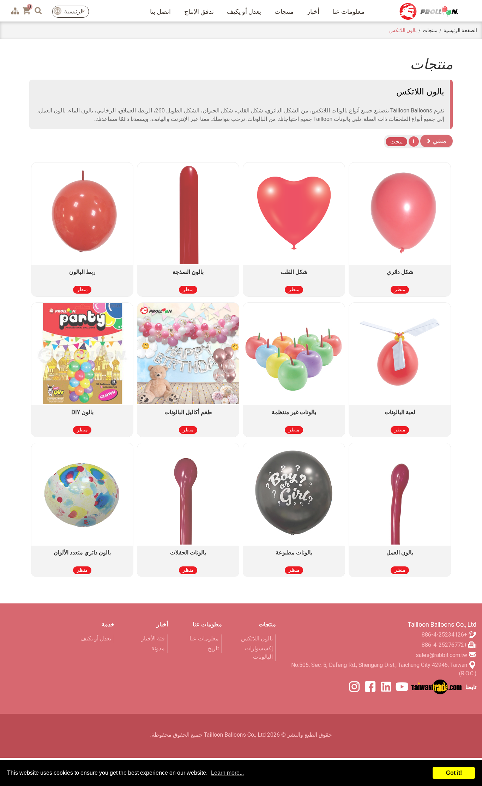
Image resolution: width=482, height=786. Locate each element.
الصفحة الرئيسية (460, 30)
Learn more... (227, 773)
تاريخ (213, 648)
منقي (438, 141)
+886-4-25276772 (444, 644)
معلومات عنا (348, 11)
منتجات (284, 11)
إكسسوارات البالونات (259, 652)
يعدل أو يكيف (244, 11)
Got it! (454, 773)
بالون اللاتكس (257, 638)
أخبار (313, 11)
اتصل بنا (160, 11)
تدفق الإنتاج (199, 11)
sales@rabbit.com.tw (441, 655)
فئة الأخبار (153, 638)
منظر (399, 289)
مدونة (158, 648)
